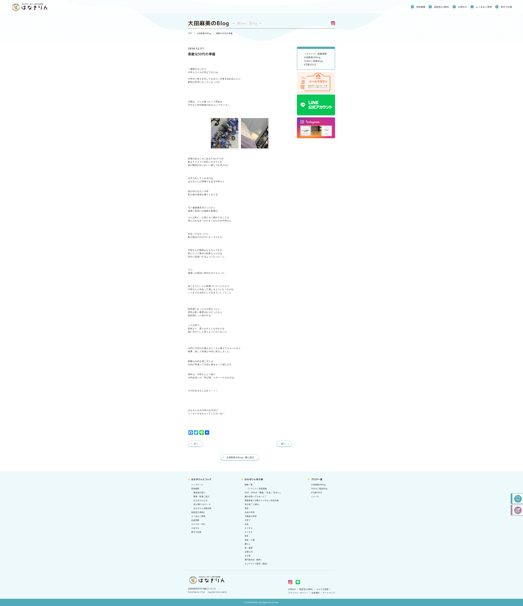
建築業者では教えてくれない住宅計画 (262, 500)
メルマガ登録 (322, 589)
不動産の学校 (251, 516)
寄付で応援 (506, 6)
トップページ (197, 484)
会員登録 (195, 520)
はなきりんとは (200, 500)
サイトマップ (329, 592)
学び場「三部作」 (253, 504)
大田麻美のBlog (204, 33)
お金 (247, 524)
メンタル (249, 532)
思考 (247, 536)
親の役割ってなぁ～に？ (256, 496)
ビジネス (249, 528)
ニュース (315, 496)
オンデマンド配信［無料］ (257, 563)
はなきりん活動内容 (202, 508)
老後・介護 (250, 539)
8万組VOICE (310, 64)
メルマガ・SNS (198, 524)
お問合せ (462, 6)
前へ (283, 443)
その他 (248, 555)
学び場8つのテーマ (202, 504)
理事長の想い (199, 492)
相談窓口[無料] (441, 6)
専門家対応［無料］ (254, 559)
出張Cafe (249, 551)
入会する (195, 528)
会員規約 (315, 592)
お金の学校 (250, 512)
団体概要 (420, 6)
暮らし (248, 543)
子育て (248, 520)
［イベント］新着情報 (315, 53)
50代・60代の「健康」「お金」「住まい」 (263, 492)
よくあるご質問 (484, 6)
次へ (196, 443)
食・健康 (249, 547)
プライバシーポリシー (298, 592)
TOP (190, 33)
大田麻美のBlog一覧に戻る (240, 457)
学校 (247, 508)
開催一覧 (249, 484)
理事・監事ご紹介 (201, 496)
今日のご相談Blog (313, 60)
